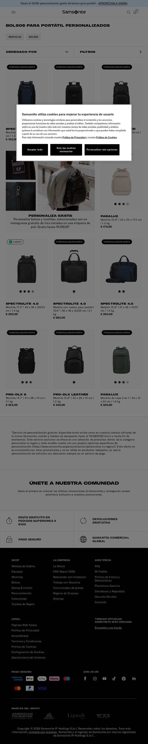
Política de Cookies (106, 137)
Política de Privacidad (74, 137)
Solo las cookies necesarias (66, 150)
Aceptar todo (35, 149)
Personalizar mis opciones (102, 149)
